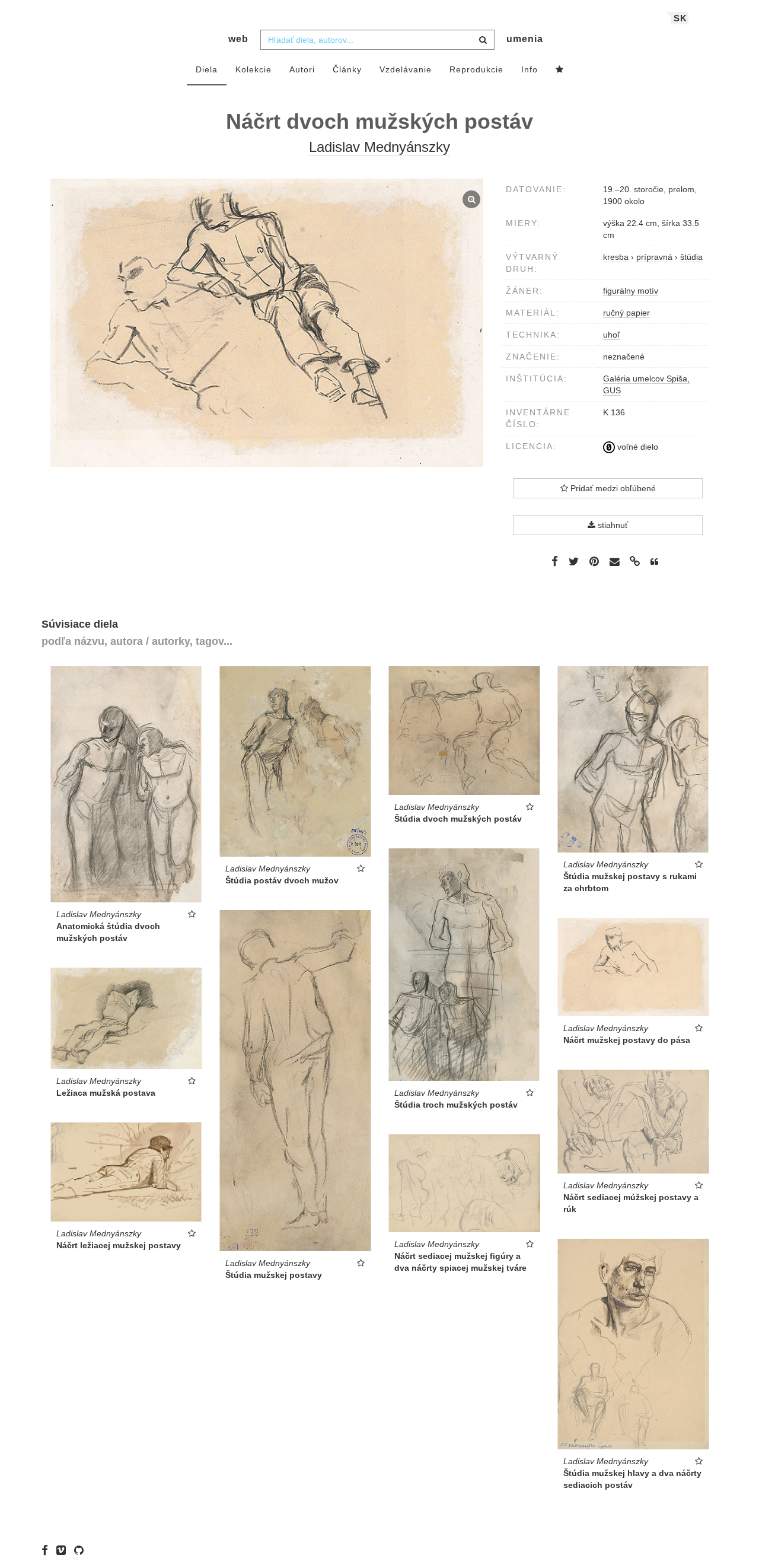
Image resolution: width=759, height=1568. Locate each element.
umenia (524, 39)
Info (529, 69)
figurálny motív (630, 290)
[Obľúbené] (560, 70)
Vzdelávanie (406, 69)
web (238, 39)
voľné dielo (636, 446)
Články (347, 69)
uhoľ (611, 334)
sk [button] (680, 18)
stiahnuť (611, 525)
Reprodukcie (476, 69)
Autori (302, 69)
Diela (207, 69)
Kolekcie (253, 69)
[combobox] (377, 40)
